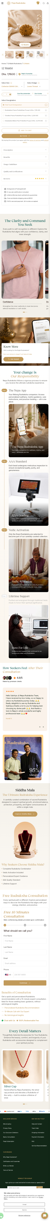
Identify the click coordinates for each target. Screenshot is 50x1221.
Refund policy (7, 1124)
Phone (6, 970)
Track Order (35, 1128)
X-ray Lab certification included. (18, 192)
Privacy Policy (7, 1128)
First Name (8, 936)
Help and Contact (37, 1124)
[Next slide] (43, 727)
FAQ (33, 1141)
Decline (24, 1210)
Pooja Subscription (8, 1141)
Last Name (8, 947)
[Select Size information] (11, 83)
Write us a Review (8, 1166)
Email (6, 958)
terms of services (35, 140)
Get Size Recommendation (39, 1145)
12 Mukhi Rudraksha (14, 63)
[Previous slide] (40, 727)
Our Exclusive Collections (10, 1132)
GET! (39, 1188)
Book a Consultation (9, 1137)
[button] (44, 1215)
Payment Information (38, 1137)
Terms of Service (8, 1170)
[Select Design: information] (39, 83)
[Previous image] (3, 55)
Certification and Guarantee (11, 1161)
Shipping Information (38, 1132)
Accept (24, 1204)
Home (4, 63)
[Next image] (47, 55)
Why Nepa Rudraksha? (10, 1157)
